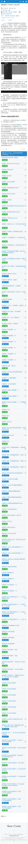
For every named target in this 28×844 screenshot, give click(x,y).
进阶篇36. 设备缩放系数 (8, 643)
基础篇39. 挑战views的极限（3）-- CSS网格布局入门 (14, 402)
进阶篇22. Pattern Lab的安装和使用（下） (13, 553)
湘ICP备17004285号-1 (8, 834)
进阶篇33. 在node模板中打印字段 (10, 625)
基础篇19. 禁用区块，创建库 (9, 279)
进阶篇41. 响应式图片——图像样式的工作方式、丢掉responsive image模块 (13, 676)
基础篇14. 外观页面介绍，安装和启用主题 (13, 245)
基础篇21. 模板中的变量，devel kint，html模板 (13, 292)
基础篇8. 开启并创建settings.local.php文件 (13, 206)
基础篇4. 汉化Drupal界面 (8, 181)
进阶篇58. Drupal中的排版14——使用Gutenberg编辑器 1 (11, 792)
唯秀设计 (21, 834)
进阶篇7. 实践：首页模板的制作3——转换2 (13, 461)
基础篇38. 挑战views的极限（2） (10, 396)
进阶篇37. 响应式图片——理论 (9, 649)
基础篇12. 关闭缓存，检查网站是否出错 (12, 231)
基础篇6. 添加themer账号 (8, 193)
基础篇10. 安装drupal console (9, 218)
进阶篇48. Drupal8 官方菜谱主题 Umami (12, 719)
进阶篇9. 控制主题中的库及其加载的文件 (12, 473)
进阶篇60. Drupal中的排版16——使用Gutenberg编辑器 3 (11, 807)
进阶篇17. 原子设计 (7, 521)
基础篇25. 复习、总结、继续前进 (10, 317)
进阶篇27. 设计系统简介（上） (10, 584)
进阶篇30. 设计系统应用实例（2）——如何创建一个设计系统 (13, 605)
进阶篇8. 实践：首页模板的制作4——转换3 (13, 467)
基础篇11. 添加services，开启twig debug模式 (14, 224)
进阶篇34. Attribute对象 (8, 631)
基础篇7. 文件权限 (6, 200)
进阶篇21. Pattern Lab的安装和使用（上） (13, 547)
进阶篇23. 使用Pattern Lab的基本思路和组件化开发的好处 (13, 560)
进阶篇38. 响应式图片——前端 (9, 655)
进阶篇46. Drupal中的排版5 (9, 707)
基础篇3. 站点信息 (6, 175)
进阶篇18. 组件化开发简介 (9, 527)
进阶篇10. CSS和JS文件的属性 (10, 479)
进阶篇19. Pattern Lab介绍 (9, 533)
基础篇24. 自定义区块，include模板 (11, 311)
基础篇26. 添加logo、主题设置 (10, 323)
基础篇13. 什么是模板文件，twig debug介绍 (13, 237)
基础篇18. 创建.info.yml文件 (9, 273)
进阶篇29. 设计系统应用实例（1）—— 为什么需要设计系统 (13, 597)
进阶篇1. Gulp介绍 (6, 421)
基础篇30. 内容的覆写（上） (9, 347)
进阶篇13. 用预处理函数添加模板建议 (11, 497)
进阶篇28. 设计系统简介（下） (10, 591)
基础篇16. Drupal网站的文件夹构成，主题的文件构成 (14, 259)
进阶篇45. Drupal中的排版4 (9, 701)
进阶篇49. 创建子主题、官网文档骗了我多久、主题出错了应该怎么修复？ (13, 725)
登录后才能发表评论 (6, 14)
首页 (2, 15)
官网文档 (20, 126)
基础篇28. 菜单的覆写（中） (9, 335)
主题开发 (10, 20)
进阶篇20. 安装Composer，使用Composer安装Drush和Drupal (13, 540)
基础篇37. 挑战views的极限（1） (10, 390)
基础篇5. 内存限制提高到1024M (10, 187)
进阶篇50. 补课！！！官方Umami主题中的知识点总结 (13, 733)
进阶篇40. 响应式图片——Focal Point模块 (12, 669)
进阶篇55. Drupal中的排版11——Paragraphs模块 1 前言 (14, 769)
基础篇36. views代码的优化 (9, 384)
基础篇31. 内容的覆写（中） (9, 353)
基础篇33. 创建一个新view (9, 366)
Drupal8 (3, 20)
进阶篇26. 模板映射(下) (8, 578)
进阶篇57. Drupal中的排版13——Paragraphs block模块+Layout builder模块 (13, 784)
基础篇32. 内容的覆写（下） (9, 360)
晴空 (15, 8)
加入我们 (14, 834)
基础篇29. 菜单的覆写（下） (9, 341)
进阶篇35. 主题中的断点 (8, 637)
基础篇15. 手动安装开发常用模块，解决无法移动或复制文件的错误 (13, 252)
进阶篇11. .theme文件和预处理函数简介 (12, 485)
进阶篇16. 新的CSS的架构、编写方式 (11, 515)
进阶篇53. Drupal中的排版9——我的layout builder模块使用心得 (12, 756)
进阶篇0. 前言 (5, 415)
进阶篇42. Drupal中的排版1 (9, 683)
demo (13, 52)
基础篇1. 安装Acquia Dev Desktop (10, 163)
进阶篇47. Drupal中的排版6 (9, 713)
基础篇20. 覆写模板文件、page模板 (11, 286)
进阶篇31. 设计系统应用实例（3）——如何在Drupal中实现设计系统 (13, 612)
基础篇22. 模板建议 (7, 299)
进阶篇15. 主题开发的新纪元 (9, 509)
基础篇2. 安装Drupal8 (7, 169)
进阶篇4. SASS (6, 441)
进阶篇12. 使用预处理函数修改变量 (11, 491)
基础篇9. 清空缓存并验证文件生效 (11, 212)
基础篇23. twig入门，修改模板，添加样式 (13, 305)
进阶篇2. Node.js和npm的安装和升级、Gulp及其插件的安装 (14, 428)
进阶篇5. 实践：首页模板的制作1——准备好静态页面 (13, 448)
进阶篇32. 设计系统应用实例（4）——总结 (13, 619)
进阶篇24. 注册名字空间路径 (9, 566)
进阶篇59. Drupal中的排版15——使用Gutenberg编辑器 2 (11, 799)
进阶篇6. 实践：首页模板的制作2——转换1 (13, 455)
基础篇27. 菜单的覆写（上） (9, 329)
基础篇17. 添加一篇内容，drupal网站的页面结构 (14, 267)
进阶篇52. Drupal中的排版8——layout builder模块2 (14, 748)
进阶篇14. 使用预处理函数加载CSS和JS (12, 503)
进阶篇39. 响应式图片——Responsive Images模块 (13, 662)
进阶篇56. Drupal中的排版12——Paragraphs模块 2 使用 (14, 777)
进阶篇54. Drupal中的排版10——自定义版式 (13, 762)
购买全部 (12, 154)
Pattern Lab (5, 23)
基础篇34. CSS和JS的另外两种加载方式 (12, 372)
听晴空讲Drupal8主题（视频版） (10, 12)
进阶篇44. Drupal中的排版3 (9, 695)
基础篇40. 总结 (6, 409)
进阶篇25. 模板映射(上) (8, 572)
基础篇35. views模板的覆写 (9, 378)
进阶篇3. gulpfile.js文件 (8, 435)
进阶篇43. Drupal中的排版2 (9, 689)
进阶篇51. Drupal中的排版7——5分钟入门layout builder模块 (12, 741)
